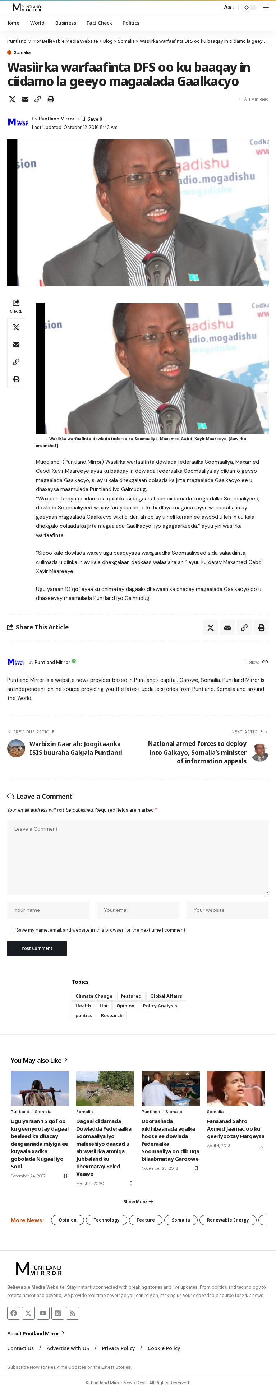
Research (112, 1015)
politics (83, 1015)
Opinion (125, 1005)
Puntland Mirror (57, 119)
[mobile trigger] (263, 7)
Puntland (20, 1111)
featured (131, 996)
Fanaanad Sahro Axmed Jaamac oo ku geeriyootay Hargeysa (235, 1128)
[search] (215, 7)
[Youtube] (43, 1313)
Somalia (22, 52)
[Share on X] (12, 99)
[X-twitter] (28, 1313)
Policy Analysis (160, 1005)
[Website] (265, 662)
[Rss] (72, 1313)
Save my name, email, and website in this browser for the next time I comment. (101, 930)
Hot (104, 1005)
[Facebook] (13, 1313)
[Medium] (57, 1313)
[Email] (25, 99)
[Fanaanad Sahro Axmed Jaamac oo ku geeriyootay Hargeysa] (236, 1088)
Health (83, 1005)
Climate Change (93, 996)
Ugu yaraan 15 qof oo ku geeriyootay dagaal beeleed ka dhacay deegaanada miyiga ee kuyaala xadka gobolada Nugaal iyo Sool (39, 1143)
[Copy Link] (38, 99)
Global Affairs (166, 996)
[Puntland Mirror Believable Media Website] (28, 7)
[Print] (51, 99)
